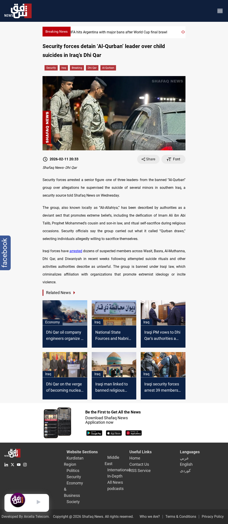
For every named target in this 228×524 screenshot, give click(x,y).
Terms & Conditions (180, 516)
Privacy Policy (213, 516)
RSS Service (140, 470)
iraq (63, 67)
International (118, 470)
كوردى (185, 470)
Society (73, 501)
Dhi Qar (92, 67)
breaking (77, 67)
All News (115, 482)
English (186, 464)
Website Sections (82, 451)
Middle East (112, 460)
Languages (190, 451)
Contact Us (139, 464)
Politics (73, 470)
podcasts (115, 488)
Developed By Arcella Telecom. (26, 516)
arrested (75, 251)
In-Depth (114, 476)
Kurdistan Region (73, 461)
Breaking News (56, 32)
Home (134, 458)
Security (51, 67)
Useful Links (140, 451)
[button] (182, 34)
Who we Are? (150, 516)
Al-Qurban (108, 67)
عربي (184, 458)
